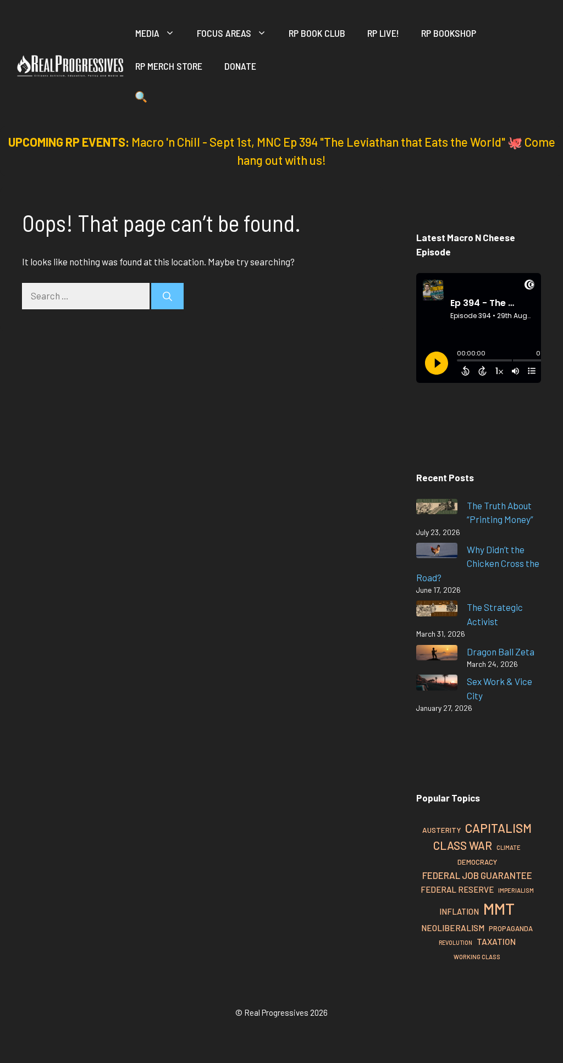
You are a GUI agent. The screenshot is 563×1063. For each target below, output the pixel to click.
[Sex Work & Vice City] (436, 684)
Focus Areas (224, 33)
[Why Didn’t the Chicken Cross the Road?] (436, 552)
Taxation (496, 941)
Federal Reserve (457, 889)
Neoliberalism (452, 928)
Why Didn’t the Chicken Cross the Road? (477, 563)
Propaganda (511, 928)
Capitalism (498, 828)
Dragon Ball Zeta (500, 651)
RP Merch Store (168, 66)
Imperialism (516, 890)
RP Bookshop (448, 33)
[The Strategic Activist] (436, 610)
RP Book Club (317, 33)
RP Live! (383, 33)
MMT (499, 908)
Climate (508, 847)
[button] (141, 98)
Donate (240, 66)
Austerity (441, 829)
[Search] (167, 296)
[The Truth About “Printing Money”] (436, 508)
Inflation (459, 911)
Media (147, 33)
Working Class (477, 956)
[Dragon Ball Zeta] (436, 654)
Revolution (455, 942)
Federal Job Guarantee (477, 875)
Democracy (477, 862)
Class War (462, 845)
